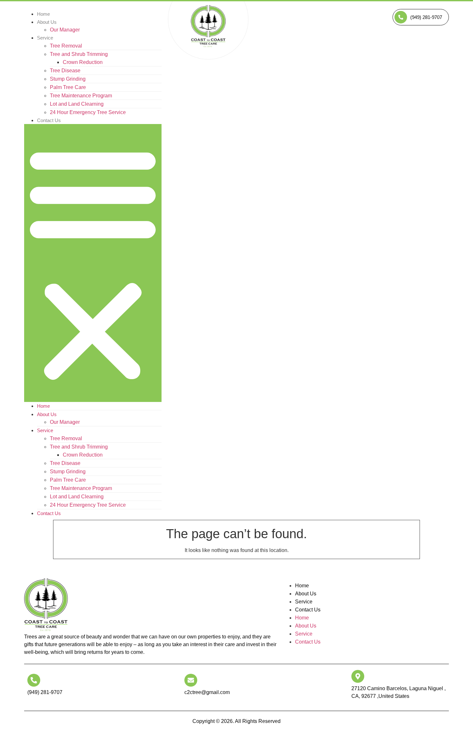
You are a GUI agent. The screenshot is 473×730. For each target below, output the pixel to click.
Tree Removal (66, 46)
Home (43, 406)
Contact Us (49, 120)
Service (45, 37)
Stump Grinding (68, 79)
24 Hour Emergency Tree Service (88, 112)
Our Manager (65, 29)
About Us (47, 22)
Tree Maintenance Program (81, 95)
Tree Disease (65, 70)
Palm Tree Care (68, 87)
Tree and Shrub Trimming (79, 54)
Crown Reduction (83, 62)
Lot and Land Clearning (77, 104)
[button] (93, 263)
